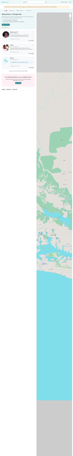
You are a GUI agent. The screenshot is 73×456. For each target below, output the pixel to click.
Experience (12, 10)
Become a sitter (64, 2)
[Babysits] (5, 2)
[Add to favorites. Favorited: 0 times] (33, 32)
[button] (37, 240)
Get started (18, 83)
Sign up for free (5, 24)
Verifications (21, 10)
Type (5, 10)
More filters (28, 10)
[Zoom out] (70, 16)
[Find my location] (70, 19)
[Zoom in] (70, 14)
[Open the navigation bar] (70, 2)
